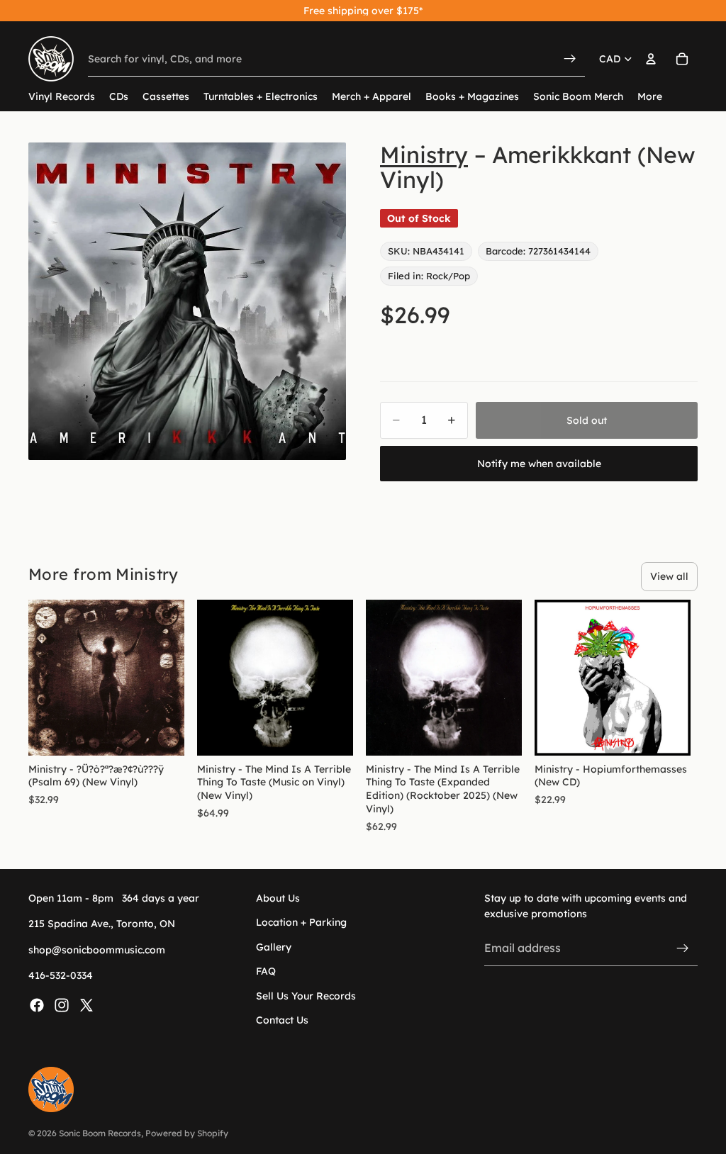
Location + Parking (301, 923)
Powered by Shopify (186, 1133)
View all (669, 576)
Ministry (424, 154)
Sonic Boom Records (100, 1133)
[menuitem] (649, 96)
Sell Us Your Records (306, 996)
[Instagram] (61, 1005)
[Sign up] (683, 948)
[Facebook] (36, 1005)
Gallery (273, 947)
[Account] (650, 58)
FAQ (266, 971)
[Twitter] (86, 1005)
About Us (278, 898)
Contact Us (282, 1020)
